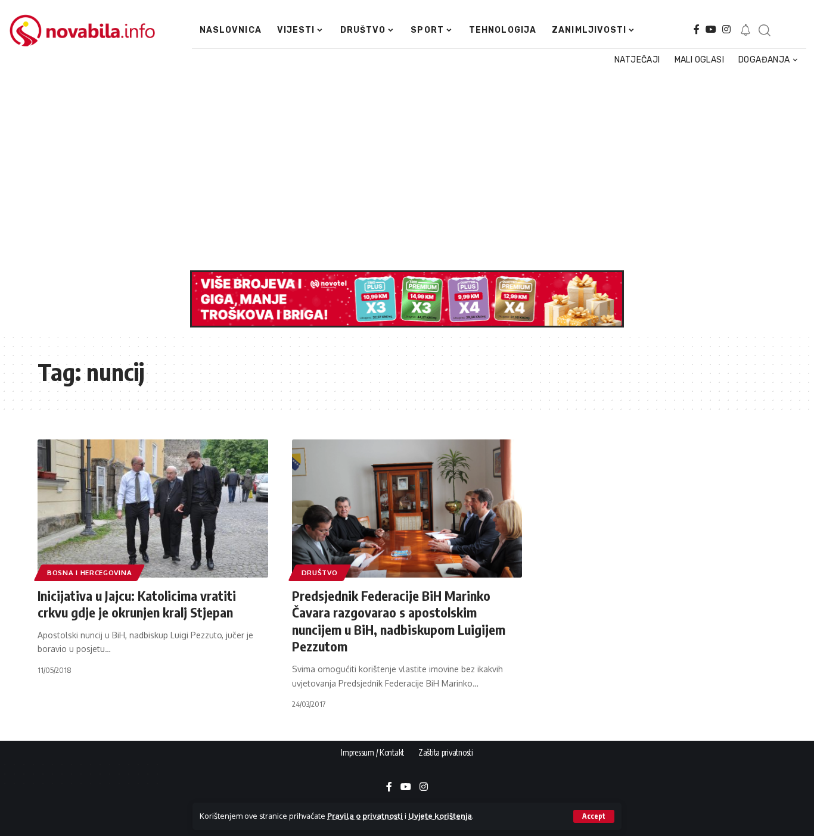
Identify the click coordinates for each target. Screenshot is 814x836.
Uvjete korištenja (440, 816)
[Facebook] (697, 29)
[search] (763, 30)
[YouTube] (711, 29)
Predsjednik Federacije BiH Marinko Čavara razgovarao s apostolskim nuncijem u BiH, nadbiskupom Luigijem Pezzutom (398, 621)
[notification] (745, 30)
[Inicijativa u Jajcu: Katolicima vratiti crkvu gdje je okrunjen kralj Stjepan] (153, 508)
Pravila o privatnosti (365, 816)
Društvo (320, 572)
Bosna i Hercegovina (89, 572)
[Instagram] (726, 29)
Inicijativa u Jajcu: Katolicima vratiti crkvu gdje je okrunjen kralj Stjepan (137, 604)
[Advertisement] (402, 169)
